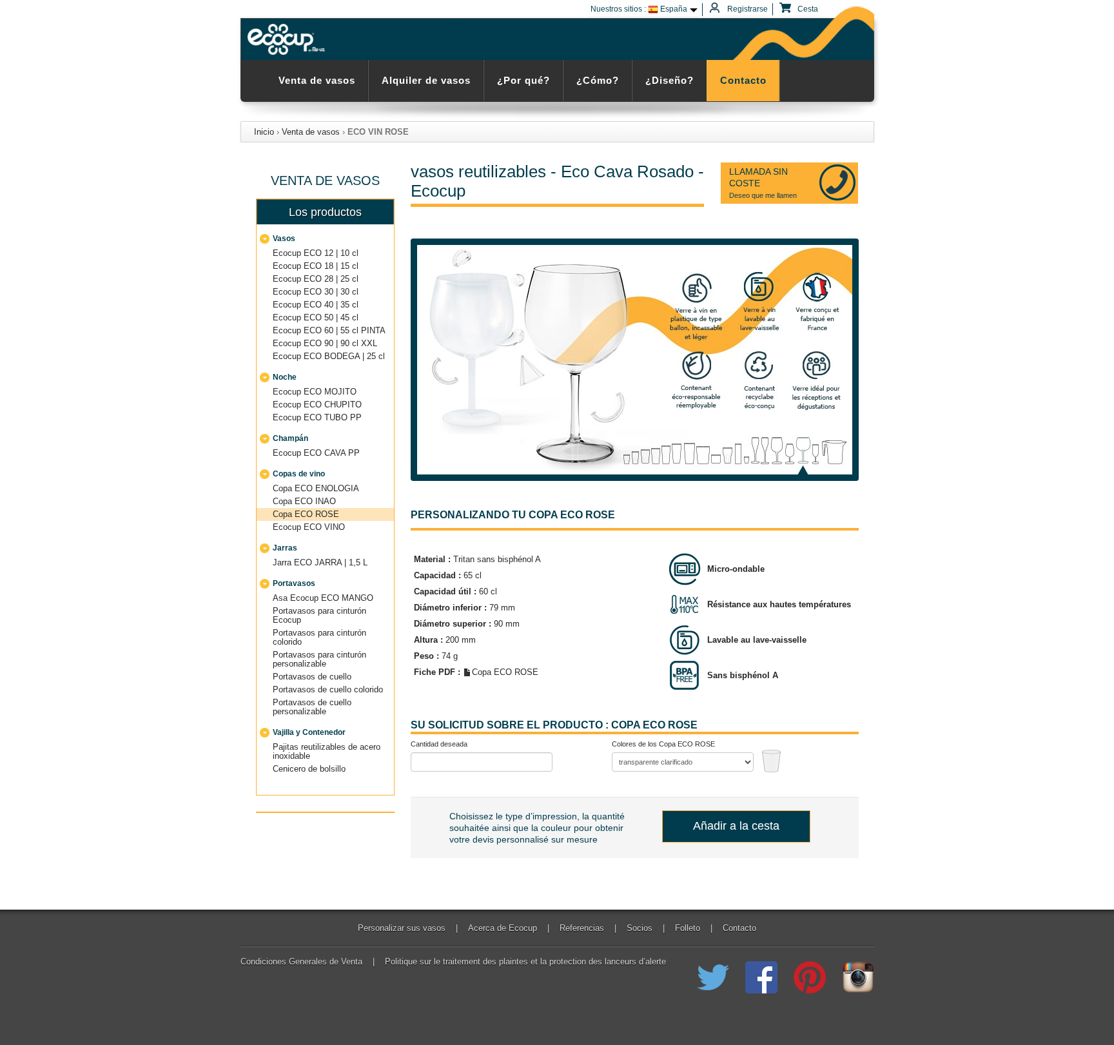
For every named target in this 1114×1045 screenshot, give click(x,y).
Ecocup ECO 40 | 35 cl (315, 304)
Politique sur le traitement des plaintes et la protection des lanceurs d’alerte (525, 961)
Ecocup (288, 39)
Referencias (582, 928)
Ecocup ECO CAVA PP (316, 453)
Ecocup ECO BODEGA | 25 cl (329, 356)
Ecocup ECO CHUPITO (317, 404)
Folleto (687, 928)
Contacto (743, 80)
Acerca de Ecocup (502, 928)
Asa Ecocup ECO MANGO (323, 598)
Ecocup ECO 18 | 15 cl (315, 266)
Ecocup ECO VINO (309, 527)
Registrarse (746, 9)
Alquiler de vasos (426, 80)
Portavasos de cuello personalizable (312, 707)
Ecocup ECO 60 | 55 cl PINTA (329, 330)
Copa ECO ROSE (306, 514)
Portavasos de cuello (312, 676)
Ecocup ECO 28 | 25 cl (315, 279)
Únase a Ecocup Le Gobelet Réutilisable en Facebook (761, 977)
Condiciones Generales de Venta (301, 961)
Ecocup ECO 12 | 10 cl (315, 253)
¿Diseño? (669, 80)
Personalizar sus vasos (401, 928)
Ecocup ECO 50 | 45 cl (315, 317)
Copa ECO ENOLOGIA (316, 488)
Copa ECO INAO (304, 501)
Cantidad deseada (439, 744)
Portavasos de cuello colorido (328, 689)
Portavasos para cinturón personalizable (319, 659)
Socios (639, 928)
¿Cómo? (597, 80)
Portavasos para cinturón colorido (319, 637)
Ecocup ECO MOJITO (315, 391)
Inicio (264, 132)
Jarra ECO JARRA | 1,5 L (320, 562)
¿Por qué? (523, 80)
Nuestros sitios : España (639, 9)
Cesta (807, 9)
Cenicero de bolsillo (309, 769)
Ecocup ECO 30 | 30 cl (315, 292)
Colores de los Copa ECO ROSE (663, 744)
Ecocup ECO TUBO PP (317, 417)
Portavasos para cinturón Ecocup (319, 615)
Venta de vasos (316, 80)
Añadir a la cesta (736, 825)
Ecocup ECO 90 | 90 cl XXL (325, 343)
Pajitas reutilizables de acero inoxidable (326, 751)
